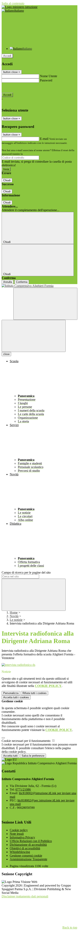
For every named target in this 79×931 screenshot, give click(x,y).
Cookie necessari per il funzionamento (26, 740)
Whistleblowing (20, 852)
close (6, 354)
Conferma (21, 281)
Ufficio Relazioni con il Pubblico (31, 841)
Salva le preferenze (33, 755)
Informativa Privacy (22, 837)
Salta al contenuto (13, 3)
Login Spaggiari (32, 153)
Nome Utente (48, 76)
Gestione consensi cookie (26, 855)
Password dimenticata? (16, 87)
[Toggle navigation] (34, 336)
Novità (14, 616)
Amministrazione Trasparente (28, 859)
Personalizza (10, 693)
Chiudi (7, 180)
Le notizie (16, 619)
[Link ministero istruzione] (19, 7)
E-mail (44, 138)
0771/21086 (23, 789)
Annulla (7, 281)
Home (14, 612)
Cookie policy (19, 830)
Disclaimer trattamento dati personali (25, 896)
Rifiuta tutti (34, 693)
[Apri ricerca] (45, 304)
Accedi (7, 55)
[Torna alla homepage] (39, 286)
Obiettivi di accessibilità (25, 848)
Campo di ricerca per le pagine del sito (26, 572)
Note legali (17, 833)
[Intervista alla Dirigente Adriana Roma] (18, 665)
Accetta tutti (16, 697)
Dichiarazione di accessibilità (28, 844)
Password (46, 80)
